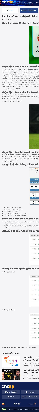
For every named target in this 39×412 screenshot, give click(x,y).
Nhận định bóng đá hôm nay (16, 23)
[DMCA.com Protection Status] (4, 409)
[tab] (10, 10)
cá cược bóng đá (14, 347)
